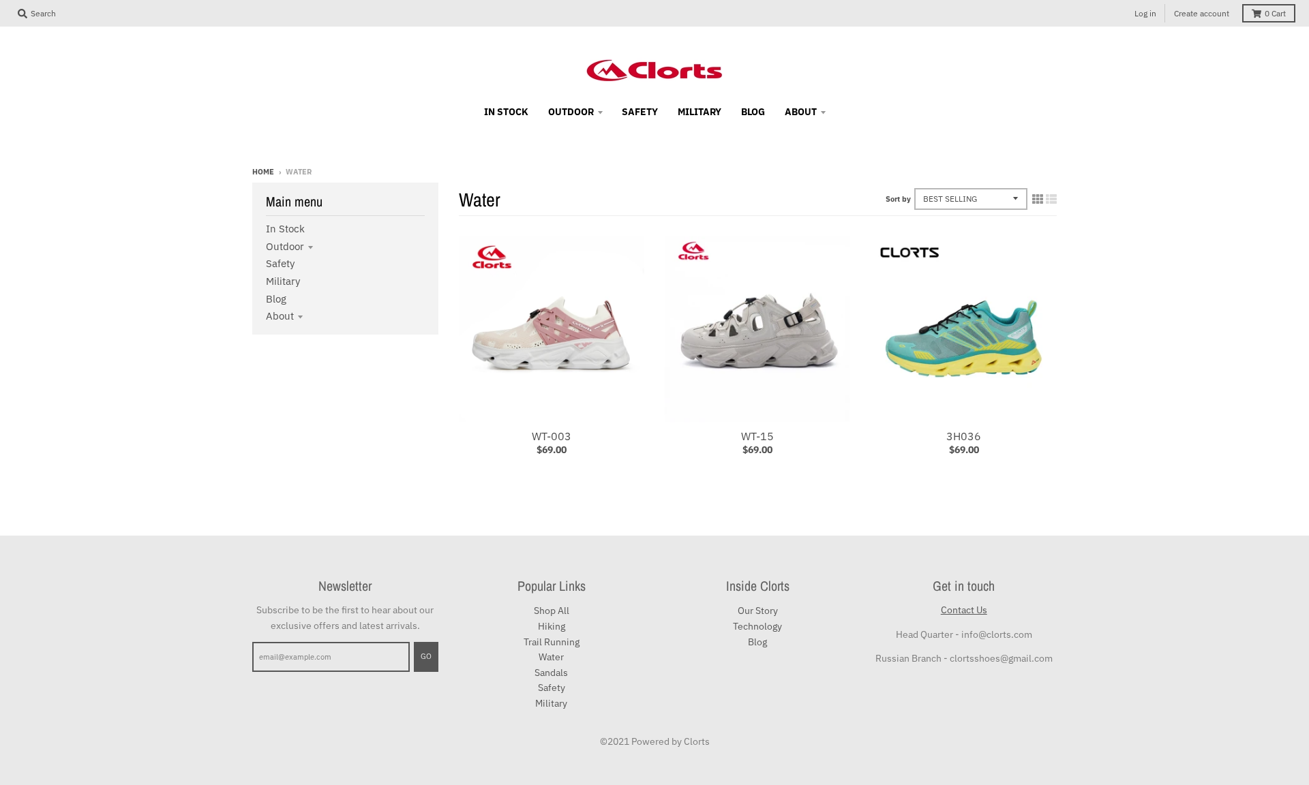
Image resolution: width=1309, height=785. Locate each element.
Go (426, 656)
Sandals (551, 672)
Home (263, 171)
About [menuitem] (801, 112)
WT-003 (551, 436)
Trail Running (552, 642)
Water (551, 657)
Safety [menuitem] (640, 112)
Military (283, 281)
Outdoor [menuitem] (571, 112)
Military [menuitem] (699, 112)
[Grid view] (1037, 199)
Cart (1275, 13)
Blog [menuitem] (753, 112)
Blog (276, 298)
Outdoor (285, 246)
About (280, 315)
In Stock (285, 228)
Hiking (551, 626)
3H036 (963, 436)
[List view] (1051, 199)
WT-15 (757, 436)
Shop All (551, 610)
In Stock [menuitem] (506, 112)
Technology (757, 626)
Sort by (898, 199)
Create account (1201, 13)
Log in (1145, 13)
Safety (280, 263)
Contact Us (964, 610)
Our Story (758, 610)
